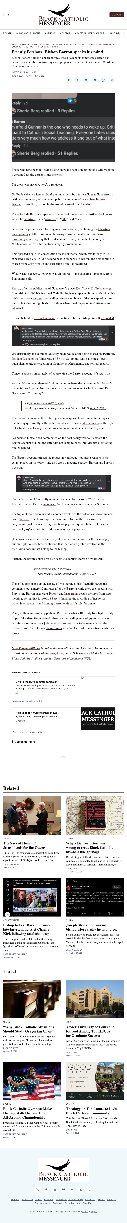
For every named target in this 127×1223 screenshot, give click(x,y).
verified (24, 519)
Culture (16, 47)
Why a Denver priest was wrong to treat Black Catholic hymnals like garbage (89, 847)
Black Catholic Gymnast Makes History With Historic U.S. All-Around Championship (28, 1113)
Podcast (57, 1203)
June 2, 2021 (98, 408)
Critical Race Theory (28, 428)
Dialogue (107, 44)
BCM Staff (71, 1052)
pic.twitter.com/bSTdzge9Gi (46, 403)
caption (37, 298)
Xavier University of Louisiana (63, 658)
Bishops (40, 44)
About (36, 33)
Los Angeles (92, 44)
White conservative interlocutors (32, 244)
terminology (19, 239)
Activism (53, 44)
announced (49, 504)
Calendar (115, 33)
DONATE (116, 14)
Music (6, 1022)
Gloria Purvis (90, 423)
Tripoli (94, 1211)
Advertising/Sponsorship (90, 33)
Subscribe (22, 33)
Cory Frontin (36, 263)
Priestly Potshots (22, 44)
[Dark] (4, 14)
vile (64, 219)
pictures (93, 593)
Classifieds (88, 1203)
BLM (63, 44)
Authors (50, 33)
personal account (44, 318)
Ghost (85, 1211)
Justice (28, 47)
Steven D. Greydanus (95, 288)
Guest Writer (73, 868)
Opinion (7, 838)
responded (107, 318)
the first (96, 259)
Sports (7, 1104)
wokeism (50, 219)
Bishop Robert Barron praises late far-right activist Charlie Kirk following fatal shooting (26, 929)
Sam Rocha (23, 358)
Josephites (56, 653)
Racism (56, 47)
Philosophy (42, 47)
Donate (7, 33)
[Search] (8, 14)
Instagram (70, 593)
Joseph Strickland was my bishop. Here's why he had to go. (91, 927)
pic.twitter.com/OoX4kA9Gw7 (53, 569)
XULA (68, 1022)
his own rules (54, 628)
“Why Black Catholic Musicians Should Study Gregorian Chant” (28, 1029)
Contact (65, 33)
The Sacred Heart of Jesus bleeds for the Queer (24, 845)
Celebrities (75, 44)
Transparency (42, 1203)
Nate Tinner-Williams (24, 72)
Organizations (72, 1203)
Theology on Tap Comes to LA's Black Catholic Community (91, 1111)
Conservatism (11, 920)
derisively (30, 219)
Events (70, 1104)
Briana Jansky (74, 950)
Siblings (111, 1199)
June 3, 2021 (88, 574)
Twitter (53, 593)
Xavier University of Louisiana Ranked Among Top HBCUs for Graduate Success (90, 1031)
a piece (67, 194)
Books (101, 1199)
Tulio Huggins (11, 864)
